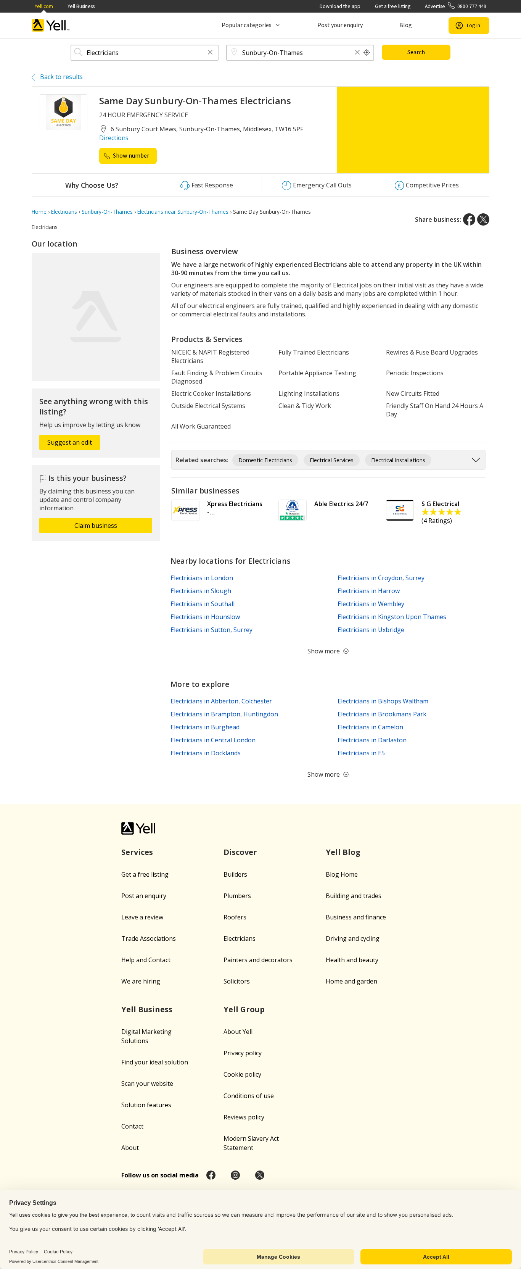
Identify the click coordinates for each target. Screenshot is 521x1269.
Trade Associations (148, 938)
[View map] (96, 317)
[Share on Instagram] (235, 1175)
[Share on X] (483, 219)
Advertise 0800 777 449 (455, 6)
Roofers (235, 917)
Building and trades (353, 896)
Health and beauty (352, 960)
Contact (132, 1126)
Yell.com (44, 6)
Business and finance (356, 917)
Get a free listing (392, 6)
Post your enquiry (340, 25)
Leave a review (142, 917)
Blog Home (342, 874)
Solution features (146, 1105)
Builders (235, 874)
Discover (240, 852)
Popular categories (247, 25)
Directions (114, 138)
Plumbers (237, 896)
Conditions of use (249, 1096)
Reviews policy (244, 1117)
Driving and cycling (352, 938)
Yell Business (81, 6)
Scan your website (147, 1083)
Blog (405, 25)
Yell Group (244, 1009)
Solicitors (237, 981)
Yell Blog (343, 852)
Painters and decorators (258, 960)
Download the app (340, 6)
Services (137, 852)
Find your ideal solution (154, 1062)
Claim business (95, 525)
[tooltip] (366, 52)
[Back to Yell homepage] (51, 25)
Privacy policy (243, 1053)
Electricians (240, 938)
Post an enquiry (143, 896)
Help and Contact (145, 960)
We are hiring (140, 981)
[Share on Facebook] (469, 219)
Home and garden (351, 981)
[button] (210, 53)
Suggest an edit (69, 442)
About (130, 1147)
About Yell (238, 1031)
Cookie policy (242, 1074)
